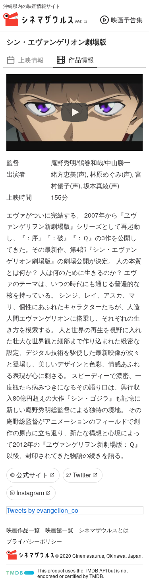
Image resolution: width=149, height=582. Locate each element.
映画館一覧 (59, 530)
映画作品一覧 (23, 530)
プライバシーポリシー (34, 541)
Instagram (30, 492)
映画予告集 (127, 19)
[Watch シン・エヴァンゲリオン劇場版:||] (74, 112)
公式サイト (32, 474)
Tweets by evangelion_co (42, 510)
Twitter (82, 474)
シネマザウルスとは (104, 530)
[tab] (25, 60)
